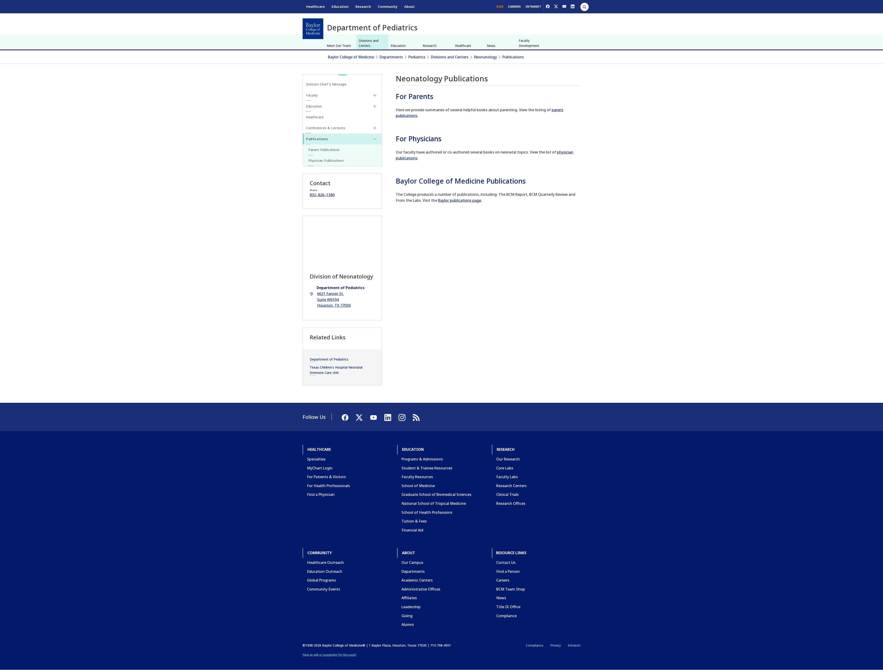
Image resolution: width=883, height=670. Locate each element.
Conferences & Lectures (325, 128)
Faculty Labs (507, 476)
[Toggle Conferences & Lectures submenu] (375, 127)
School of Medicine (418, 485)
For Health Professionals (328, 485)
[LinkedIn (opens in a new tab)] (572, 6)
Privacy (555, 645)
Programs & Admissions (422, 459)
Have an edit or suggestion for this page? (330, 655)
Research (363, 6)
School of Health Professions (426, 512)
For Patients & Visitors (326, 476)
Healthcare (315, 6)
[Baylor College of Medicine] (313, 28)
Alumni (407, 624)
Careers (502, 580)
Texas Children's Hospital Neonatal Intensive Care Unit (336, 370)
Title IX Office (508, 606)
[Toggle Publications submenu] (375, 139)
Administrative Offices (420, 589)
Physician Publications (326, 160)
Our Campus (412, 562)
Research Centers (511, 485)
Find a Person (508, 571)
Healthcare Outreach (325, 562)
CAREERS (514, 6)
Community (387, 6)
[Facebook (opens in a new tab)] (548, 6)
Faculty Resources (417, 476)
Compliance (506, 615)
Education (340, 6)
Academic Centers (417, 580)
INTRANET (533, 6)
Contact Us (506, 562)
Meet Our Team (339, 45)
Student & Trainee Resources (426, 468)
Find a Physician (321, 494)
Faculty (312, 95)
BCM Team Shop (510, 589)
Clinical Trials (507, 494)
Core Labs (504, 468)
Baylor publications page (459, 200)
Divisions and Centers (368, 43)
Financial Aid (412, 530)
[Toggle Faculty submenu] (375, 95)
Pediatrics (416, 57)
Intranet (574, 645)
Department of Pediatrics (329, 359)
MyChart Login (320, 468)
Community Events (323, 589)
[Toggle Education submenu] (375, 106)
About (409, 6)
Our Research (508, 459)
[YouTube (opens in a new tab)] (564, 6)
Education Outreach (324, 571)
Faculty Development (529, 43)
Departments (391, 57)
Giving (407, 615)
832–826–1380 (322, 194)
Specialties (316, 459)
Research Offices (510, 503)
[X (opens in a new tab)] (556, 6)
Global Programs (321, 580)
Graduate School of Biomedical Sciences (436, 494)
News (491, 45)
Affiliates (409, 597)
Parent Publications (324, 150)
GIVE (499, 6)
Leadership (411, 606)
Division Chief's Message (326, 84)
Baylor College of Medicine (351, 57)
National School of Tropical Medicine (433, 503)
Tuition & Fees (414, 521)
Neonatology (485, 57)
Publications (513, 57)
